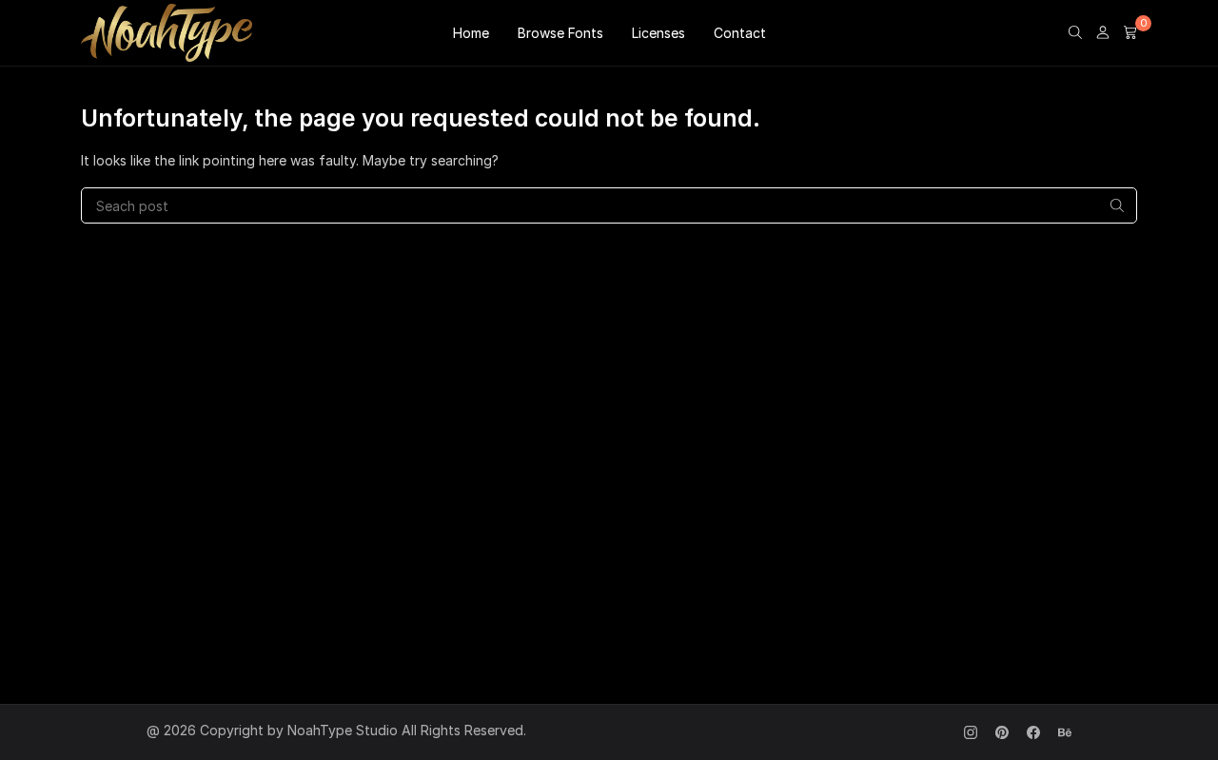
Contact (740, 33)
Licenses (658, 33)
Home (471, 33)
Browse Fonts (560, 33)
